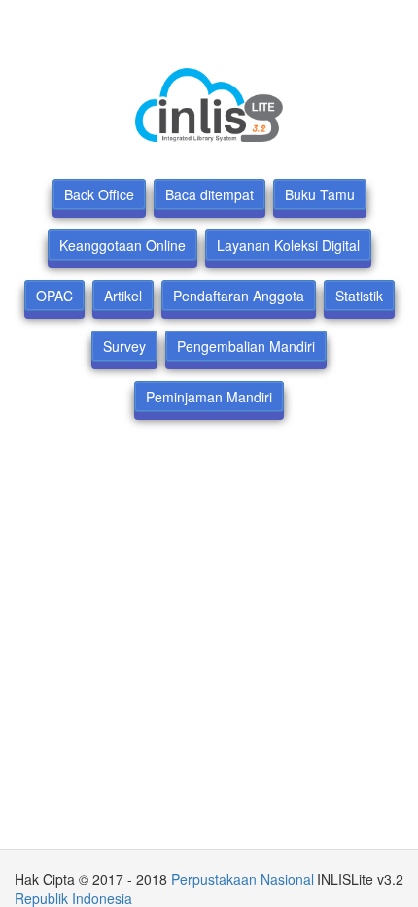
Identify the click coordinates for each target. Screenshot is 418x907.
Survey (124, 346)
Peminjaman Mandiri (209, 396)
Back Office (99, 194)
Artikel (123, 295)
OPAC (54, 295)
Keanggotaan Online (122, 245)
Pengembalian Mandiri (246, 346)
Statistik (359, 295)
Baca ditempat (209, 194)
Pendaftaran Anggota (238, 295)
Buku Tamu (320, 194)
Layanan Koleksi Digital (288, 245)
